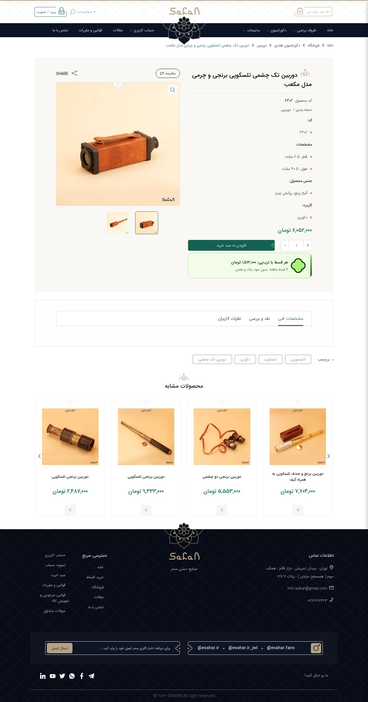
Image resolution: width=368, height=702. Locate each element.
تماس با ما (60, 30)
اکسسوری (298, 359)
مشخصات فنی (290, 318)
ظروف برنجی (306, 30)
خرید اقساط (95, 577)
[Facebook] (82, 677)
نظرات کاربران (229, 318)
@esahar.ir (208, 648)
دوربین (262, 45)
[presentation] (328, 457)
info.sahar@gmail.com (307, 588)
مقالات (118, 30)
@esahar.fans (281, 648)
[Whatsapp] (72, 677)
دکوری (245, 359)
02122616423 (317, 601)
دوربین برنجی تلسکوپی (146, 477)
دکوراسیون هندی (287, 45)
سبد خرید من (316, 11)
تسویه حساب (55, 565)
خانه (330, 30)
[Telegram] (91, 677)
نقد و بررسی (259, 318)
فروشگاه (314, 45)
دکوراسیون (278, 30)
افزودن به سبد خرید (231, 245)
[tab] (290, 318)
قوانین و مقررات (90, 30)
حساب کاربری (144, 30)
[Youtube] (52, 677)
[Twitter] (62, 677)
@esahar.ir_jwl (243, 648)
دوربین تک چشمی (212, 359)
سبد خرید (58, 575)
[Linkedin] (43, 677)
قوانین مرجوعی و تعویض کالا (54, 598)
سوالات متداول (54, 611)
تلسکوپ (270, 359)
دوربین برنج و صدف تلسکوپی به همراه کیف (298, 477)
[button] (172, 89)
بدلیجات (253, 30)
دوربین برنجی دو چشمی (222, 477)
